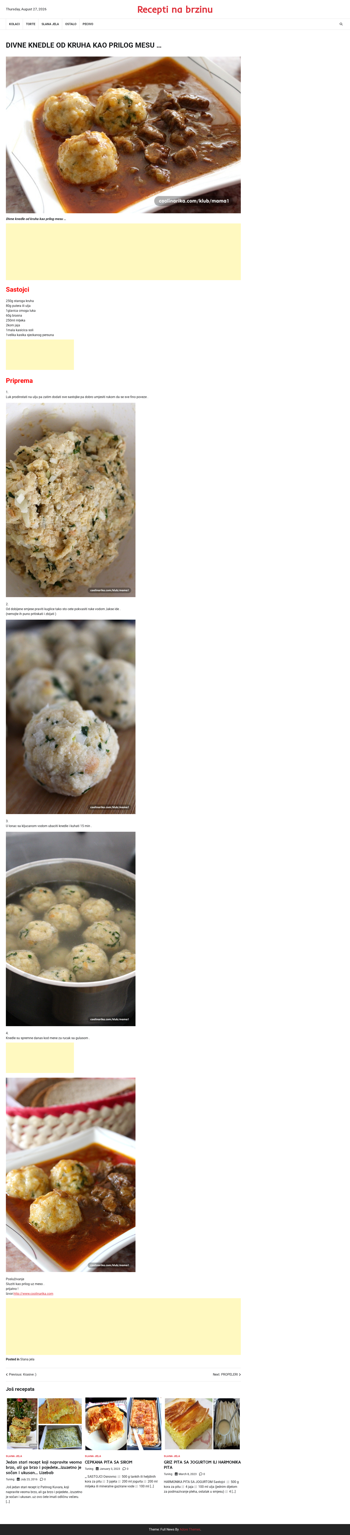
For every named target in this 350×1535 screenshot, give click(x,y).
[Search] (341, 24)
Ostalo (70, 24)
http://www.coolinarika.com (33, 1294)
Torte (30, 24)
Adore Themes (190, 1529)
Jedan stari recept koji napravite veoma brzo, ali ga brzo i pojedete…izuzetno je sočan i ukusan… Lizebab (44, 1467)
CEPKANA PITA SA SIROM (108, 1462)
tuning (10, 1479)
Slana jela (50, 24)
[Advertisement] (123, 251)
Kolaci (14, 24)
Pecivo (88, 24)
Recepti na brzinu (175, 9)
